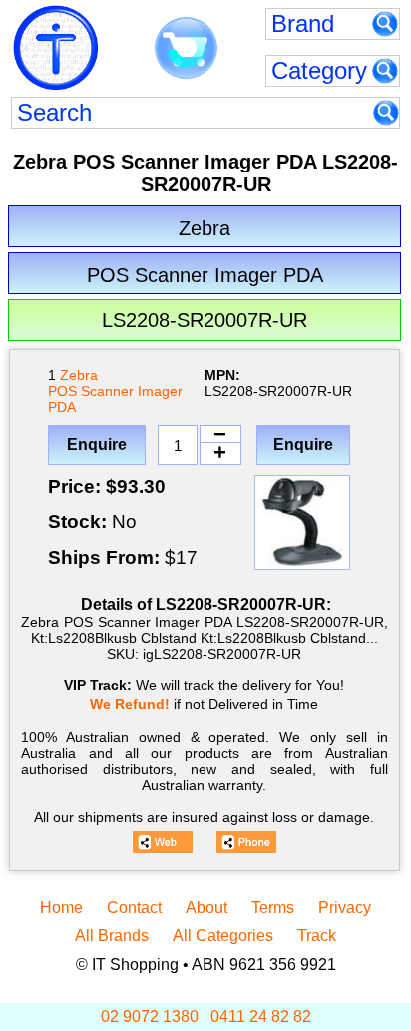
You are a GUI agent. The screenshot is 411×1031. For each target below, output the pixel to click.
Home (61, 907)
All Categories (223, 935)
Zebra (79, 375)
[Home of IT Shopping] (56, 48)
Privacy (344, 907)
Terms (272, 907)
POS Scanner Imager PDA (115, 399)
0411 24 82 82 (260, 1016)
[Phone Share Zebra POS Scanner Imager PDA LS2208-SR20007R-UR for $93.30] (246, 842)
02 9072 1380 (150, 1016)
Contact (134, 907)
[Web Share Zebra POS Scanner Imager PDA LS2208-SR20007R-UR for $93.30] (163, 842)
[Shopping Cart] (186, 49)
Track (316, 935)
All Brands (112, 935)
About (206, 907)
